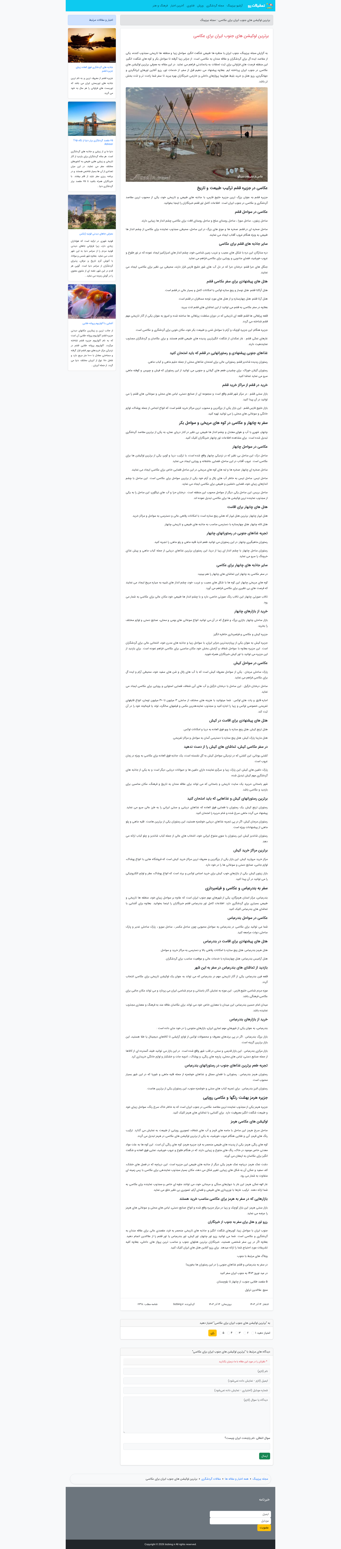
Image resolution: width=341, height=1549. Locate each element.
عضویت (264, 1527)
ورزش (200, 5)
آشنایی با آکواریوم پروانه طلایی (97, 323)
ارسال (264, 1456)
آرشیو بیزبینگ (235, 5)
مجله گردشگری (215, 5)
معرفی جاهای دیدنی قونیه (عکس (96, 234)
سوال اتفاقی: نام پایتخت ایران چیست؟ (247, 1438)
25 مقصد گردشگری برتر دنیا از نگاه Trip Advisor (93, 142)
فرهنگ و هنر (160, 5)
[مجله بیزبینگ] (260, 5)
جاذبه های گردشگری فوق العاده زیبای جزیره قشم (94, 69)
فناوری (190, 5)
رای (212, 1333)
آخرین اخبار (177, 5)
